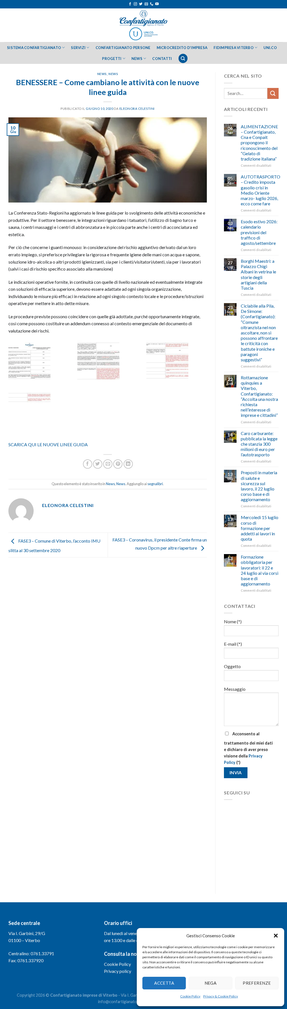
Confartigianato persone (123, 47)
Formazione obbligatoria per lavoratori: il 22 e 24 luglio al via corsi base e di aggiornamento (259, 570)
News (136, 58)
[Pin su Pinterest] (117, 464)
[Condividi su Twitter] (97, 464)
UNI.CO (270, 47)
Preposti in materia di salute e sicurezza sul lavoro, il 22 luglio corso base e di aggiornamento (259, 486)
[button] (276, 935)
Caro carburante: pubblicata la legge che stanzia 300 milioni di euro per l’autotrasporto (259, 444)
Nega (211, 982)
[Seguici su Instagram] (135, 4)
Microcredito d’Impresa (182, 47)
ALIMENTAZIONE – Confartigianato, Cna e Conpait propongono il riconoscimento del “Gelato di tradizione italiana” (259, 142)
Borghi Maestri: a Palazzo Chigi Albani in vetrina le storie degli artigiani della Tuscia (258, 274)
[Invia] (273, 93)
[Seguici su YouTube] (157, 4)
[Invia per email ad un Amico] (107, 464)
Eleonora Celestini (137, 108)
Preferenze (257, 982)
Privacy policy (117, 971)
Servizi (78, 47)
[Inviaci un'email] (146, 4)
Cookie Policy (190, 996)
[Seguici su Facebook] (130, 4)
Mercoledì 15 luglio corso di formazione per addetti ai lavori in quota (259, 528)
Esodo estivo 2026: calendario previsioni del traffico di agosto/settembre (259, 232)
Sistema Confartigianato (34, 47)
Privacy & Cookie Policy (220, 996)
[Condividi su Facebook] (87, 464)
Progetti (111, 58)
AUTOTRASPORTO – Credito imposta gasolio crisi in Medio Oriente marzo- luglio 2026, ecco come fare (260, 190)
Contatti (162, 58)
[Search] (183, 58)
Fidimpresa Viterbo (234, 47)
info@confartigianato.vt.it (121, 1001)
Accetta (164, 982)
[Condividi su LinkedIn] (128, 464)
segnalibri (155, 484)
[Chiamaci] (151, 4)
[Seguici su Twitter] (140, 4)
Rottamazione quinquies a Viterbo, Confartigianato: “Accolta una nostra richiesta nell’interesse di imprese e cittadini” (259, 396)
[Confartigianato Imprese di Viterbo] (143, 25)
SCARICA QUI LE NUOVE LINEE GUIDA (48, 444)
